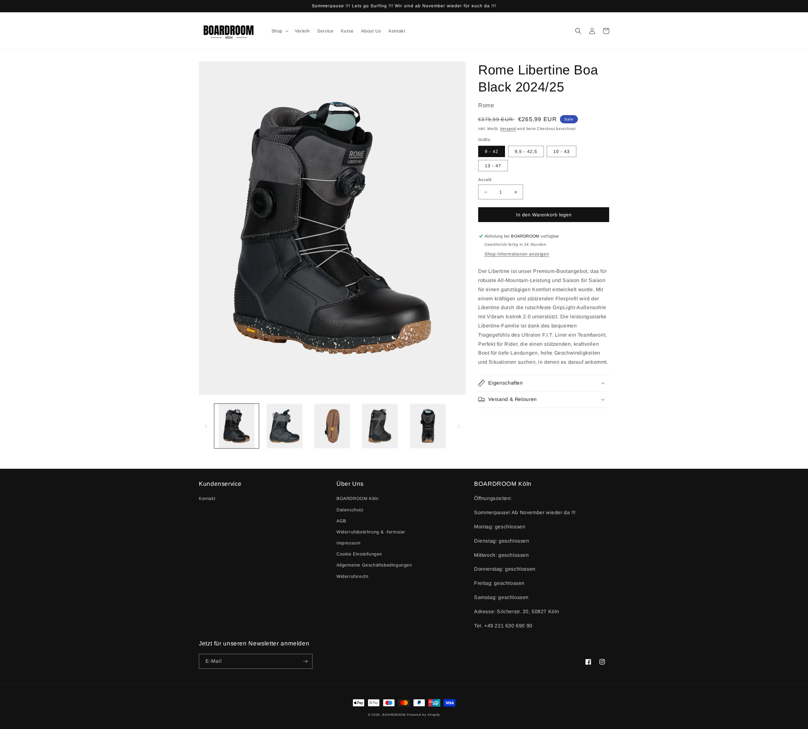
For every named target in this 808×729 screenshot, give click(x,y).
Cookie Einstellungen (359, 553)
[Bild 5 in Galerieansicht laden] (428, 426)
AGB (341, 520)
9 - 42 (491, 151)
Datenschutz (350, 509)
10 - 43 (561, 151)
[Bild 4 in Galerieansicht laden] (380, 426)
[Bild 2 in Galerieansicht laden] (284, 426)
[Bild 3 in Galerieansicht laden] (332, 426)
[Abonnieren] (305, 661)
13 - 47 (493, 165)
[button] (279, 31)
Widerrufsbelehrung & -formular (370, 531)
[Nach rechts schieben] (459, 426)
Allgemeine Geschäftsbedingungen (374, 564)
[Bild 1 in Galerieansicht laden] (236, 426)
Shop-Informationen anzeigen (516, 253)
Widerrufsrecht (352, 576)
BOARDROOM (393, 714)
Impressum (348, 542)
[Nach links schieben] (206, 426)
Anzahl (484, 179)
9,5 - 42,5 (526, 151)
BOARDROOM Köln (357, 498)
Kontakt (207, 498)
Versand (508, 128)
